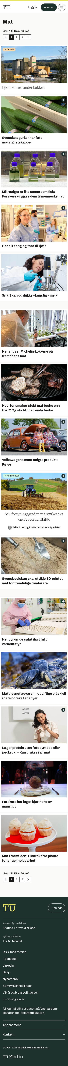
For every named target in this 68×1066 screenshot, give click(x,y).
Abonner (48, 7)
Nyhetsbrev (10, 979)
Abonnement (12, 1025)
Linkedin (8, 965)
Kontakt (8, 1034)
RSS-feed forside (14, 952)
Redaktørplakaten (31, 1012)
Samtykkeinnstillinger (17, 985)
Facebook (10, 958)
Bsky (6, 972)
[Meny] (61, 7)
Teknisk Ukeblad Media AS (32, 1047)
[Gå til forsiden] (6, 7)
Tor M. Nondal (12, 941)
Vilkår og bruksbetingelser (20, 992)
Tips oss (57, 908)
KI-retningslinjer (13, 999)
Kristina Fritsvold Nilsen (19, 928)
